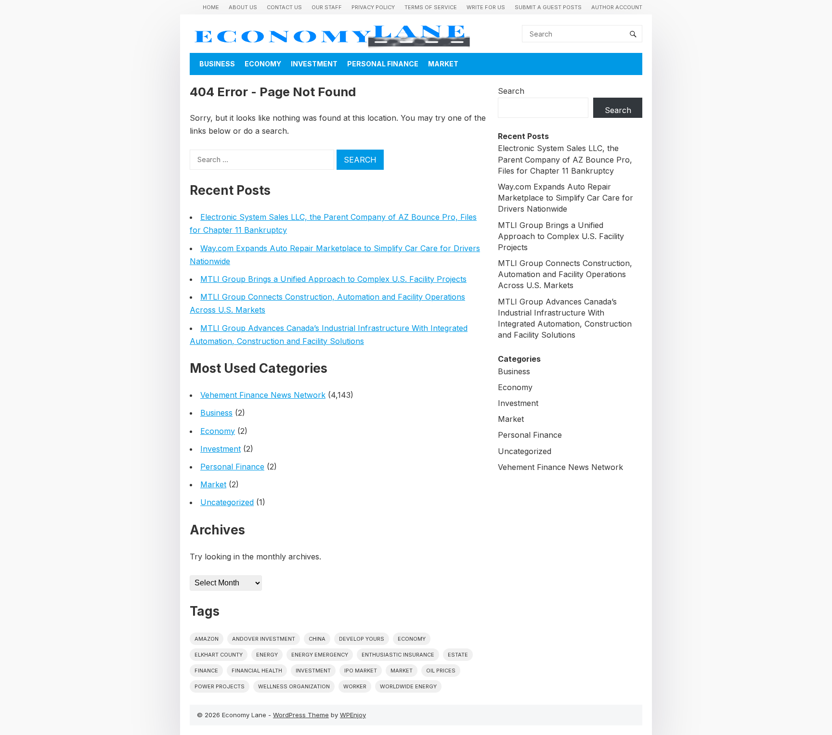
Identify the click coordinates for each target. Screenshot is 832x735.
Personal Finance (382, 64)
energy (267, 654)
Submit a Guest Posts (548, 7)
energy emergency (319, 654)
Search (511, 91)
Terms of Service (430, 7)
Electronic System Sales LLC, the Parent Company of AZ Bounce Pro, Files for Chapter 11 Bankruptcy (565, 159)
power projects (220, 686)
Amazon (207, 638)
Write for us (486, 7)
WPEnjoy (353, 715)
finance (206, 670)
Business (217, 64)
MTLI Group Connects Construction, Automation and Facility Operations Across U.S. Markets (565, 274)
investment (313, 670)
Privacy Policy (373, 7)
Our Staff (327, 7)
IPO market (360, 670)
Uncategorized (227, 502)
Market (443, 64)
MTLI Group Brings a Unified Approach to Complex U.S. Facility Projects (333, 279)
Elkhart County (219, 654)
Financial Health (257, 670)
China (317, 638)
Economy (263, 64)
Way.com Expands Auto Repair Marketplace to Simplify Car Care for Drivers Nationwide (565, 198)
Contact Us (284, 7)
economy (412, 638)
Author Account (616, 7)
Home (211, 7)
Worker (354, 686)
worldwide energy (408, 686)
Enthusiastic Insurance (398, 654)
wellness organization (294, 686)
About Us (243, 7)
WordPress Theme (301, 715)
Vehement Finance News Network (262, 395)
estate (458, 654)
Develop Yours (361, 638)
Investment (314, 64)
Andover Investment (263, 638)
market (401, 670)
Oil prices (440, 670)
